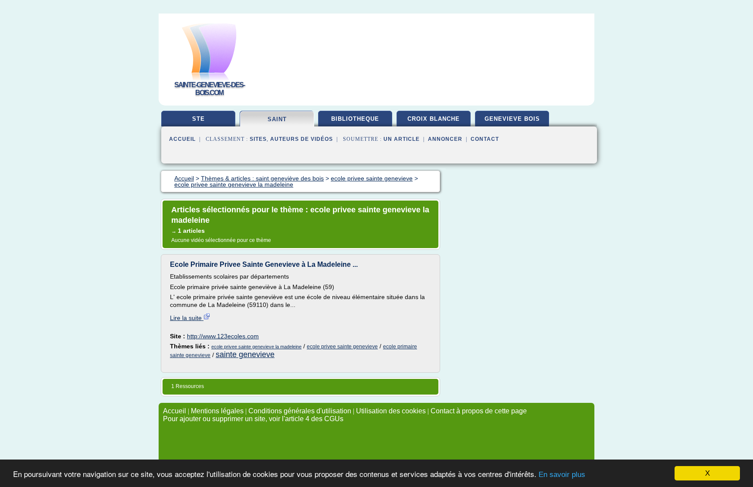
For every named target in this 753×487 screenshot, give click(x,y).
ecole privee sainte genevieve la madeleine (256, 346)
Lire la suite (187, 317)
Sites (258, 139)
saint (277, 119)
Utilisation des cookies (391, 411)
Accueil (182, 139)
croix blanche (433, 119)
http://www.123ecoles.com (223, 336)
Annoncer (445, 139)
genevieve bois (512, 119)
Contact (485, 139)
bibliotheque (355, 119)
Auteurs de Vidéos (301, 139)
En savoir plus (562, 474)
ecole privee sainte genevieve (342, 347)
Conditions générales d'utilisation (299, 411)
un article (401, 139)
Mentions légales (217, 411)
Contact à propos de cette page (479, 411)
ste (198, 119)
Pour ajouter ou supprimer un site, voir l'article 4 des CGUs (253, 418)
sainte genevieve (245, 354)
